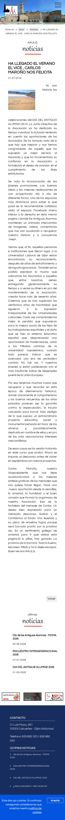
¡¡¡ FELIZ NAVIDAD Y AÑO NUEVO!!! (30, 786)
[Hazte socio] (11, 696)
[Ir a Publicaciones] (32, 696)
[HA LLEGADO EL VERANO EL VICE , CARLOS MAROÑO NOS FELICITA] (21, 99)
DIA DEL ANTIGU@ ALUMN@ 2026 (33, 667)
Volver (51, 598)
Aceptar (55, 800)
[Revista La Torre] (54, 696)
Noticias (34, 29)
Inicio (21, 29)
